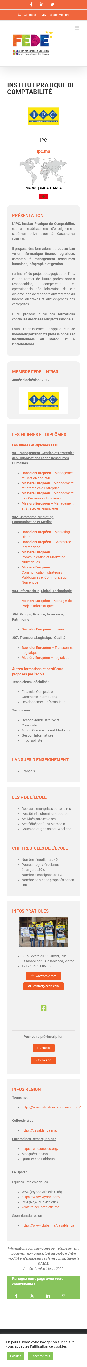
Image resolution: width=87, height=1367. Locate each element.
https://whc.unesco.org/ (40, 1149)
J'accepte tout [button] (40, 1356)
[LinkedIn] (48, 1295)
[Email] (63, 1295)
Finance (44, 629)
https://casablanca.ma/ (40, 1130)
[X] (32, 1295)
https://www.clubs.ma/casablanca (48, 1225)
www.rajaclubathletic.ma (40, 1207)
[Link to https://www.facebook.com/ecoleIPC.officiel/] (44, 1008)
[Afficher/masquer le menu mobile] (77, 27)
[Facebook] (16, 1295)
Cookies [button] (15, 1356)
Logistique (45, 658)
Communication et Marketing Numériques (43, 557)
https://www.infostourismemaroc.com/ (51, 1107)
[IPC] (43, 918)
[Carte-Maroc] (43, 159)
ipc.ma (43, 151)
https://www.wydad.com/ (41, 1197)
